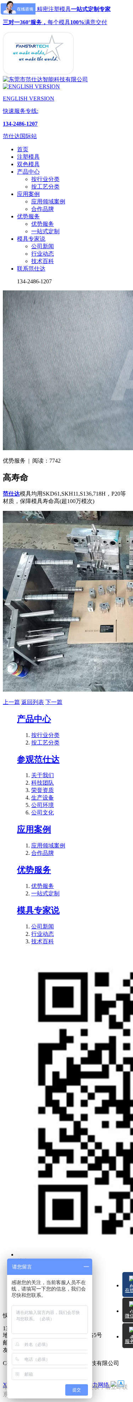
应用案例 (34, 829)
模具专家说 (38, 910)
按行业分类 (45, 179)
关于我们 (42, 775)
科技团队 (42, 783)
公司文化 (42, 812)
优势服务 (42, 224)
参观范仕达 (38, 759)
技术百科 (42, 261)
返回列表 (32, 702)
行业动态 (42, 254)
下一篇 (53, 702)
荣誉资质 (42, 790)
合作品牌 (42, 209)
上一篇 (11, 702)
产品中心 (34, 719)
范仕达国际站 (20, 136)
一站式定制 (45, 231)
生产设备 (42, 798)
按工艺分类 (45, 187)
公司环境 (42, 805)
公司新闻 (42, 246)
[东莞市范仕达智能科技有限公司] (38, 73)
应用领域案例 (48, 201)
